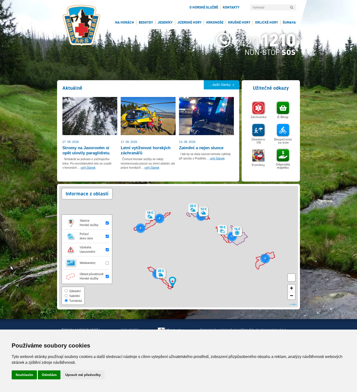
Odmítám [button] (49, 375)
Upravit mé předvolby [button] (83, 375)
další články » (223, 85)
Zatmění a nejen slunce (201, 147)
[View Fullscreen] (291, 277)
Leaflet (293, 304)
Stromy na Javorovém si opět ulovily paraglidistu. (86, 150)
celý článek (88, 167)
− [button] (291, 296)
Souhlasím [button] (24, 375)
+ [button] (291, 288)
